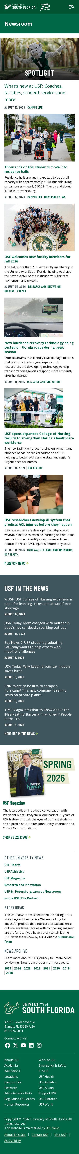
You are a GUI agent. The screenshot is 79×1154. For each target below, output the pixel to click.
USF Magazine (14, 803)
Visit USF (60, 1135)
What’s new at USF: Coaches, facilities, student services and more (34, 92)
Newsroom (18, 23)
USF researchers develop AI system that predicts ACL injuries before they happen (38, 522)
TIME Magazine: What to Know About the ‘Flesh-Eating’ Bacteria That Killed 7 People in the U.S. (38, 714)
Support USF (47, 1093)
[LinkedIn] (31, 1045)
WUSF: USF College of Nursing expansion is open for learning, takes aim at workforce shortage (38, 603)
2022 (37, 968)
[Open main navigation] (71, 7)
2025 (7, 968)
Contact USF (40, 1135)
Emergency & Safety (52, 1065)
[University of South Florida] (39, 1008)
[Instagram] (39, 1045)
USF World (46, 1104)
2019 (66, 968)
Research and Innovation (44, 286)
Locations (11, 1077)
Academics (11, 1065)
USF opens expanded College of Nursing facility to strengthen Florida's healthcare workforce (39, 438)
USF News (53, 1128)
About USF (11, 1060)
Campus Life (35, 107)
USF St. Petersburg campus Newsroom (32, 891)
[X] (15, 1045)
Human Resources (17, 1104)
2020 (56, 968)
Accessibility (12, 1141)
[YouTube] (23, 1045)
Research (10, 1088)
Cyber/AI (32, 550)
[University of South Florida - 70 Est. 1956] (27, 7)
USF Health (35, 468)
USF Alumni (46, 1088)
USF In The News (26, 588)
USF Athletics (14, 871)
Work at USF (47, 1060)
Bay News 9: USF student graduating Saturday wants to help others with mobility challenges (33, 647)
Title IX (43, 1071)
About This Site (15, 1135)
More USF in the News (19, 733)
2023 (27, 968)
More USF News (15, 563)
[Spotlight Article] (39, 59)
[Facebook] (7, 1045)
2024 (17, 968)
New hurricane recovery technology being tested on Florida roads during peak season (39, 347)
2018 (9, 973)
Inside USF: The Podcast (21, 898)
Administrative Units (18, 1093)
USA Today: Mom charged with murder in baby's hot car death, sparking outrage (37, 625)
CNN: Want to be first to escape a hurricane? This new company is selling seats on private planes (35, 690)
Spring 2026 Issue (15, 837)
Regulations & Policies (19, 1099)
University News (55, 197)
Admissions (12, 1071)
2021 (46, 968)
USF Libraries (48, 1099)
